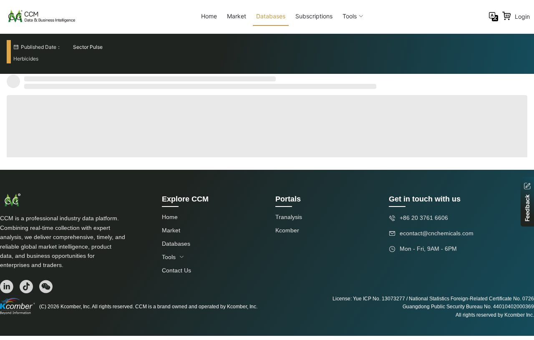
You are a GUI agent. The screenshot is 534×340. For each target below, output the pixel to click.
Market (236, 16)
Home (209, 16)
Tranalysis (288, 217)
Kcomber (287, 230)
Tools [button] (350, 16)
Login (522, 16)
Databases (270, 16)
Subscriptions (313, 16)
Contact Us (176, 270)
